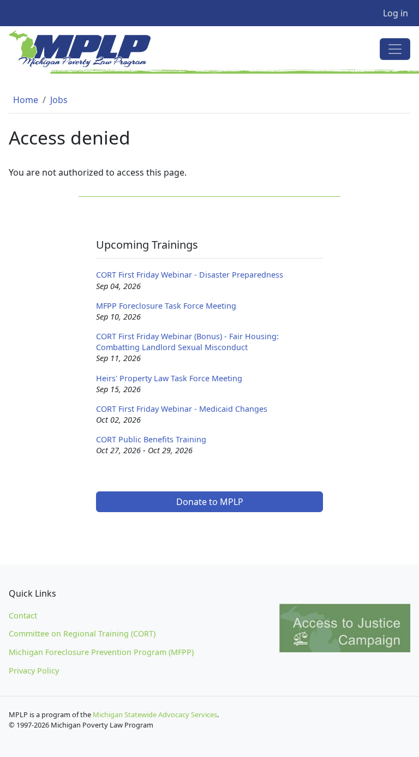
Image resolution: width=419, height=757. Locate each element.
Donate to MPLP (209, 502)
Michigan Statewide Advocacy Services (155, 714)
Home (25, 100)
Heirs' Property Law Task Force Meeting (169, 378)
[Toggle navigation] (395, 49)
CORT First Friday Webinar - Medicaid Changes (181, 409)
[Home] (84, 49)
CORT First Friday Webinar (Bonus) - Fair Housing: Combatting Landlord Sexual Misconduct (187, 341)
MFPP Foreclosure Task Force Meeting (166, 306)
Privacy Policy (34, 670)
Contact (23, 615)
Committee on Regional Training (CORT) (82, 633)
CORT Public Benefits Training (151, 439)
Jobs (59, 100)
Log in (395, 13)
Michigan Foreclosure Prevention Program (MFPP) (101, 652)
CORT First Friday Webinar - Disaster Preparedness (189, 274)
